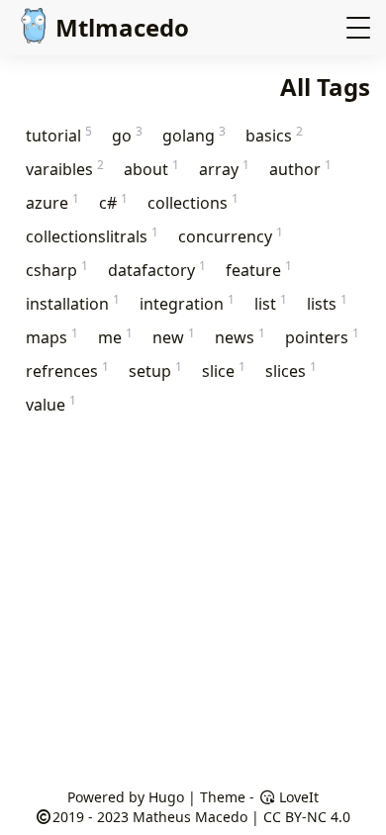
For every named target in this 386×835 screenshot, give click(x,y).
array (224, 168)
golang (194, 135)
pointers (322, 336)
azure (52, 202)
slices (291, 370)
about (151, 168)
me (115, 336)
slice (223, 370)
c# (113, 202)
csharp (57, 269)
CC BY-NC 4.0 (306, 816)
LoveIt (297, 797)
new (173, 336)
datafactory (157, 269)
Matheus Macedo (190, 816)
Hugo (166, 797)
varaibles (65, 168)
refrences (67, 370)
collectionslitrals (92, 236)
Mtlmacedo (122, 27)
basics (274, 135)
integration (187, 303)
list (270, 303)
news (240, 336)
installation (73, 303)
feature (259, 269)
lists (327, 303)
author (300, 168)
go (127, 135)
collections (193, 202)
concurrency (230, 236)
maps (52, 336)
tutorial (59, 135)
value (51, 404)
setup (155, 370)
